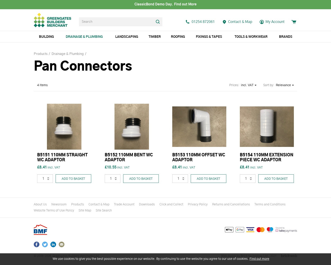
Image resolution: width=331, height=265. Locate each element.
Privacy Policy (198, 204)
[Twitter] (45, 244)
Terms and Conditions (270, 204)
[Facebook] (36, 244)
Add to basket (73, 178)
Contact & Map (98, 204)
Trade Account (124, 204)
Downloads (147, 204)
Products (77, 204)
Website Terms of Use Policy (54, 210)
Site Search (104, 210)
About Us (40, 204)
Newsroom (59, 204)
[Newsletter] (61, 244)
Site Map (85, 210)
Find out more (259, 259)
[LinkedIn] (53, 244)
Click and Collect (171, 204)
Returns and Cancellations (231, 204)
